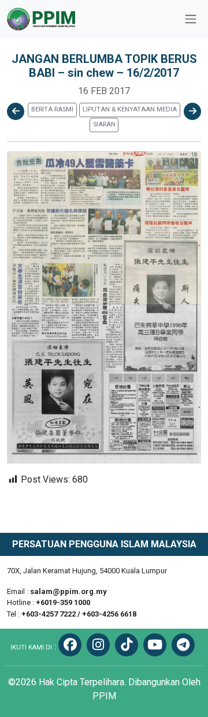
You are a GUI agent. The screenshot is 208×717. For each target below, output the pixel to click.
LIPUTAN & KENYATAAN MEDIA (130, 109)
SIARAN (104, 124)
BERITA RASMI (52, 109)
